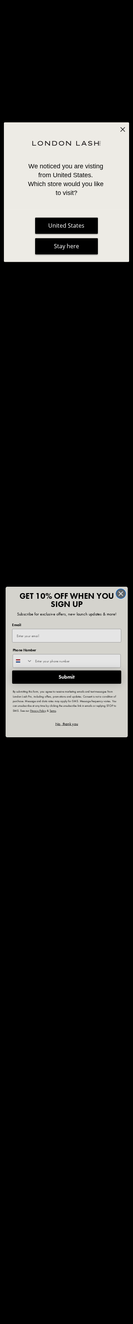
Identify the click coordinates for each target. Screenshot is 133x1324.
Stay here (66, 246)
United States (66, 225)
